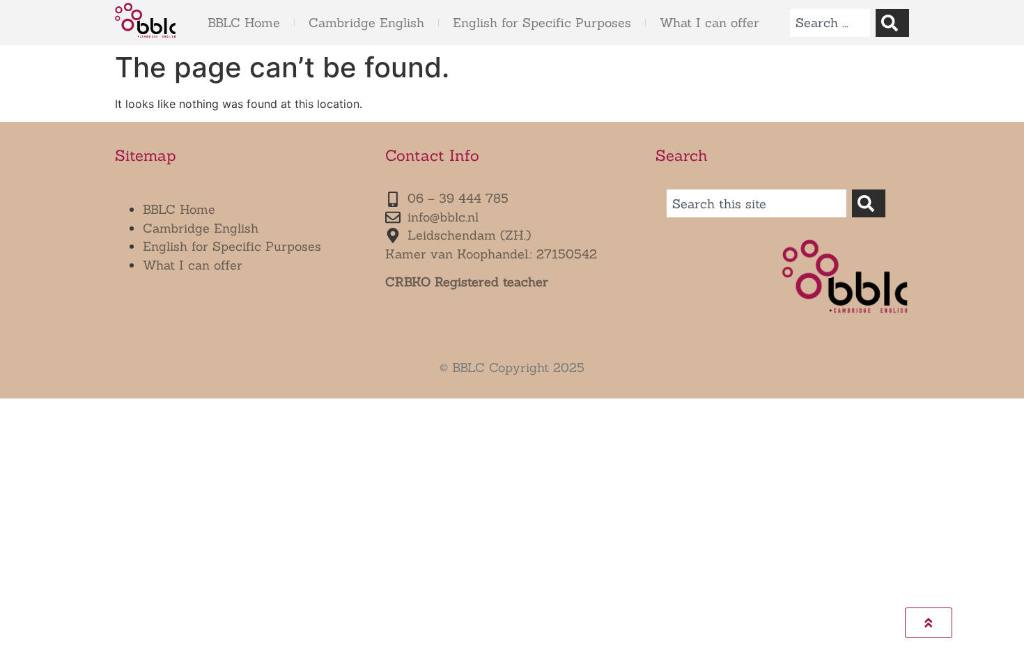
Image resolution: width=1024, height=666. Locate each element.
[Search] (892, 23)
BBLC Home (244, 23)
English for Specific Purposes (542, 23)
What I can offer (709, 23)
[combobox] (830, 23)
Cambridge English (366, 23)
